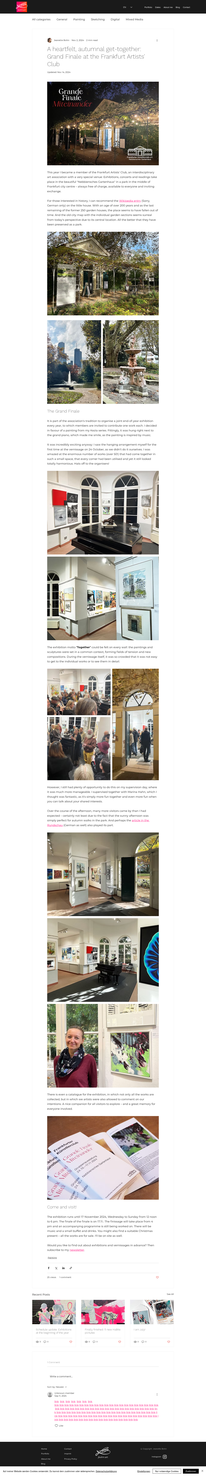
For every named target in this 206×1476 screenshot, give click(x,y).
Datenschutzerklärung (106, 1471)
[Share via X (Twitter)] (56, 1268)
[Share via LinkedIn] (63, 1268)
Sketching (98, 19)
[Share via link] (70, 1268)
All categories (41, 19)
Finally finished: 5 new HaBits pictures (102, 1331)
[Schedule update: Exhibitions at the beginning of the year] (54, 1312)
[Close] (202, 1471)
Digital (115, 19)
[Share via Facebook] (48, 1268)
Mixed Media (134, 19)
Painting (79, 19)
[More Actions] (157, 1394)
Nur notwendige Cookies (167, 1471)
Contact (68, 1449)
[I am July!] (152, 1312)
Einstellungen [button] (143, 1471)
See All (170, 1294)
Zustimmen (190, 1471)
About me (45, 1459)
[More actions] (157, 40)
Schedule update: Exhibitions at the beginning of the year (53, 1331)
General (62, 19)
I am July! (139, 1329)
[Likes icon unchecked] (56, 1425)
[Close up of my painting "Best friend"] (103, 1312)
